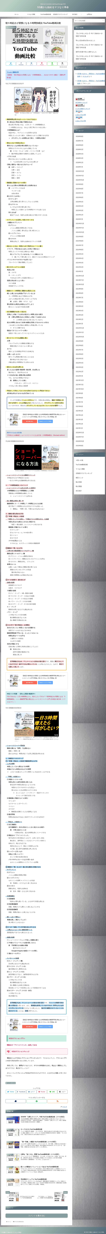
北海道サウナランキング (84, 473)
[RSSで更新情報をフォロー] (57, 1101)
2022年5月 (79, 358)
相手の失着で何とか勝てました (86, 52)
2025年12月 (80, 171)
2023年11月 (80, 280)
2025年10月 (80, 180)
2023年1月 (79, 323)
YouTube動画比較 (11, 1083)
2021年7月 (79, 402)
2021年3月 (79, 419)
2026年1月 (79, 167)
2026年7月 (79, 141)
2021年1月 (79, 428)
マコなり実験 (80, 469)
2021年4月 (79, 415)
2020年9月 (79, 445)
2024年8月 (79, 241)
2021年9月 (79, 393)
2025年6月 (79, 197)
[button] (103, 21)
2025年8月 (79, 188)
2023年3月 (79, 315)
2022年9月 (79, 341)
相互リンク (79, 477)
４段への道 (79, 460)
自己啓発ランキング (81, 102)
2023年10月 (80, 284)
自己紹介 (79, 491)
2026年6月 (79, 145)
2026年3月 (79, 158)
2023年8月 (79, 293)
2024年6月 (79, 249)
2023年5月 (79, 306)
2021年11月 (79, 384)
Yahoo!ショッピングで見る (45, 421)
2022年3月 (79, 367)
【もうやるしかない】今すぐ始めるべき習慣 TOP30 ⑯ (89, 35)
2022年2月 (79, 371)
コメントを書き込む (36, 1216)
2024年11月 (80, 228)
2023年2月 (79, 319)
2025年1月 (79, 219)
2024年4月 (79, 258)
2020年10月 (80, 441)
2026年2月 (79, 162)
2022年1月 (79, 376)
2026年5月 (79, 149)
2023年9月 (79, 289)
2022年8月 (79, 345)
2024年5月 (79, 254)
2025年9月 (79, 184)
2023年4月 (79, 310)
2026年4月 (79, 154)
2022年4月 (79, 363)
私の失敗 (79, 482)
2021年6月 (79, 406)
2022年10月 (80, 337)
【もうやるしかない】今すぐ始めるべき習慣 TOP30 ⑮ (89, 46)
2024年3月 (79, 263)
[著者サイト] (16, 1101)
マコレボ (86, 76)
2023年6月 (79, 302)
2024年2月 (79, 267)
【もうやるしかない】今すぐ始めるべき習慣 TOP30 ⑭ (89, 57)
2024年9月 (79, 236)
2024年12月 (80, 223)
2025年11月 (80, 175)
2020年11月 (80, 437)
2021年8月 (79, 398)
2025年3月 (79, 210)
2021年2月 (79, 424)
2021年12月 (80, 380)
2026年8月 (79, 136)
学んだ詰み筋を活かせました (85, 40)
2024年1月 (79, 271)
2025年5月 (79, 202)
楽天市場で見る (29, 421)
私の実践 (79, 486)
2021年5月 (79, 411)
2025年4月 (79, 206)
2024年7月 (79, 245)
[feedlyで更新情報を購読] (36, 1101)
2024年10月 (80, 232)
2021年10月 (80, 389)
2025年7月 (79, 193)
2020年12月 (80, 432)
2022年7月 (79, 350)
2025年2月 (79, 215)
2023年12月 (80, 276)
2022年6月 (79, 354)
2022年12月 (80, 328)
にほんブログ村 (80, 115)
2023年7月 (79, 297)
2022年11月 (80, 332)
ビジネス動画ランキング (82, 108)
